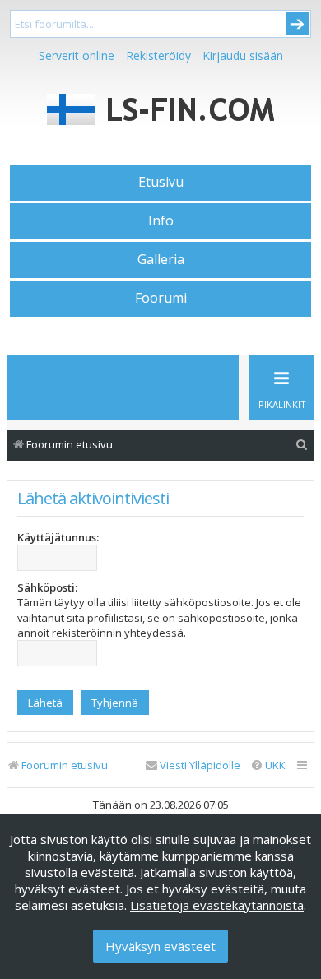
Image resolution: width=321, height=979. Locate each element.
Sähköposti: (47, 587)
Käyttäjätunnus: (58, 537)
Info (161, 220)
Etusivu (161, 182)
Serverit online (76, 55)
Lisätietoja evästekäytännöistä (217, 905)
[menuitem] (302, 445)
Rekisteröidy (158, 55)
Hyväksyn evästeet (160, 946)
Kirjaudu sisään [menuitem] (242, 55)
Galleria (160, 259)
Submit (297, 24)
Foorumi (161, 298)
